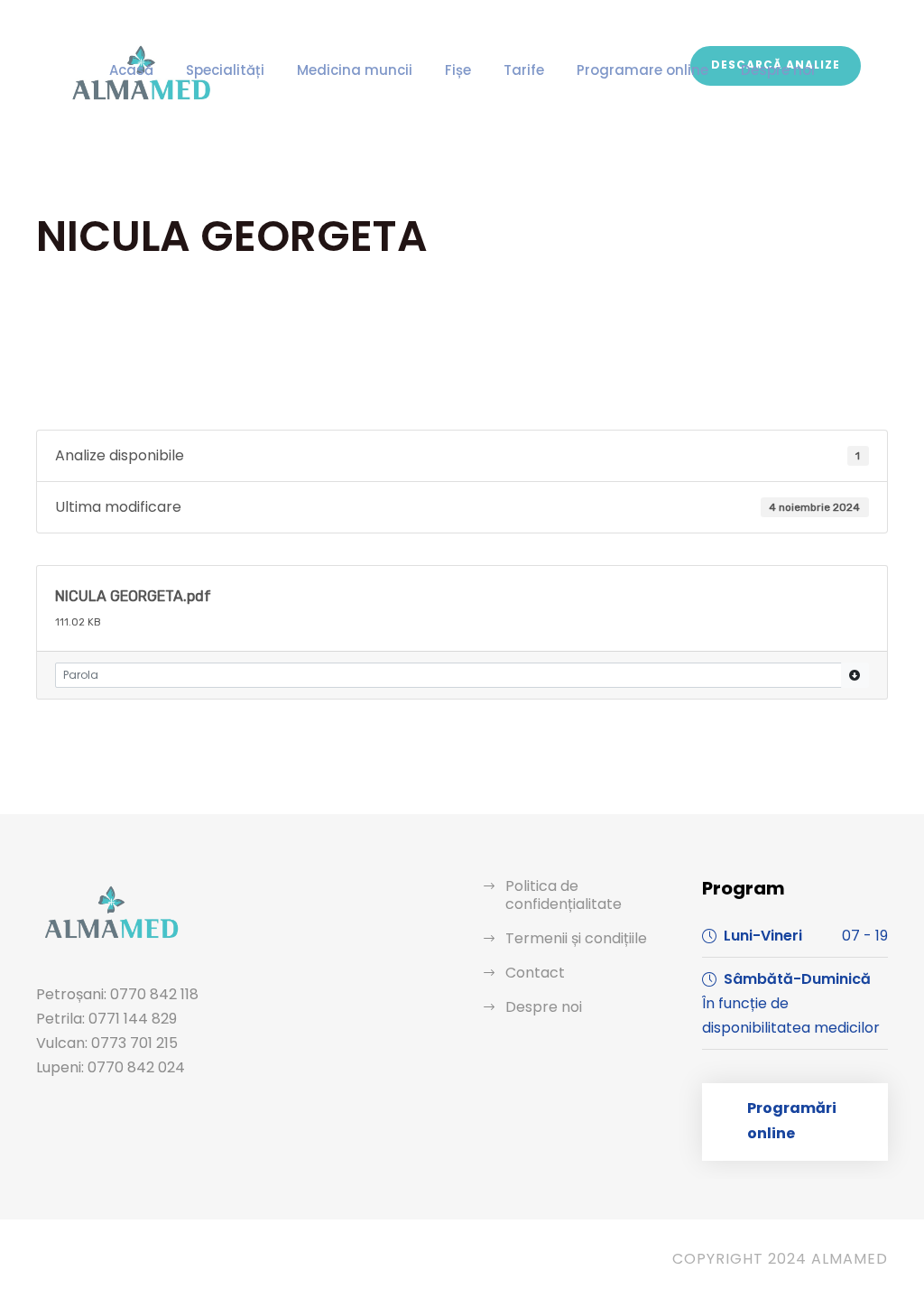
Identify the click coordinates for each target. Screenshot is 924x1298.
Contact (535, 972)
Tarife (524, 69)
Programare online (642, 69)
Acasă (131, 69)
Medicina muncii (354, 69)
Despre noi (778, 69)
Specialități (225, 69)
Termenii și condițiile (576, 938)
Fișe (458, 69)
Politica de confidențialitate (563, 895)
